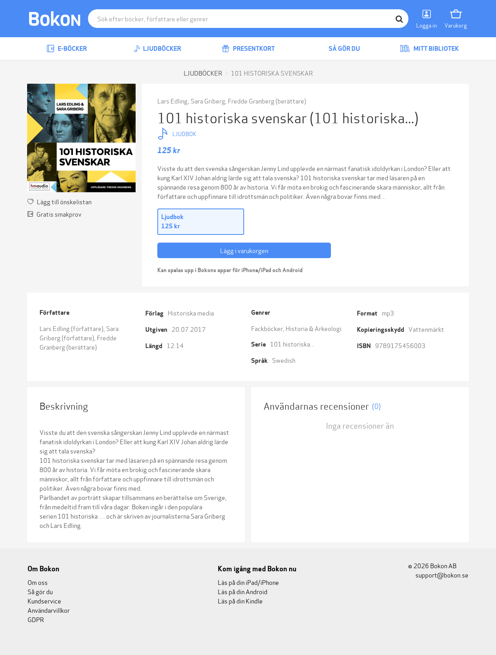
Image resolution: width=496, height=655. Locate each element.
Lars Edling (172, 100)
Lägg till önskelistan (64, 201)
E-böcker (72, 49)
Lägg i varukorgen (244, 250)
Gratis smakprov (58, 213)
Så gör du (343, 49)
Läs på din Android (242, 591)
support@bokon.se (441, 574)
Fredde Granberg (251, 100)
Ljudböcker (161, 49)
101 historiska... (292, 343)
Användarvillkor (49, 609)
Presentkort (253, 49)
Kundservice (44, 600)
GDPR (36, 619)
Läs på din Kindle (240, 600)
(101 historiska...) (364, 117)
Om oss (38, 581)
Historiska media (191, 312)
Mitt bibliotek (435, 49)
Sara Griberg (208, 100)
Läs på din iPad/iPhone (248, 581)
